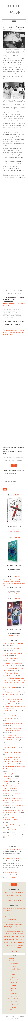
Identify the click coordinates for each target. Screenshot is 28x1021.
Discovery (13, 916)
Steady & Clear (9, 835)
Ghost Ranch (21, 922)
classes (20, 913)
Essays (14, 974)
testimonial (20, 943)
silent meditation (18, 936)
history (19, 314)
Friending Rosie (11, 919)
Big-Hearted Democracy (12, 825)
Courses (14, 972)
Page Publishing (14, 531)
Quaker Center (14, 988)
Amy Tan (5, 908)
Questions (14, 993)
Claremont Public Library (13, 912)
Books (14, 966)
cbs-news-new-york (16, 460)
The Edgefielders (18, 945)
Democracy (8, 916)
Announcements (15, 309)
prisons (15, 931)
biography (14, 314)
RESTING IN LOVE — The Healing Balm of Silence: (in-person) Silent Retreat (13, 738)
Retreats (14, 996)
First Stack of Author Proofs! (14, 805)
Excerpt (14, 977)
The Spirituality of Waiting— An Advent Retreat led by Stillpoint (12, 701)
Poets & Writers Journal (19, 929)
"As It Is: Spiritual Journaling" (14, 849)
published (20, 931)
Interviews (14, 983)
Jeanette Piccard (8, 315)
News (18, 311)
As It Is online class (10, 908)
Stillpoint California (11, 877)
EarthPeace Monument (12, 858)
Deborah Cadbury (19, 914)
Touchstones (14, 1004)
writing (10, 317)
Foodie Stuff (6, 462)
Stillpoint (13, 943)
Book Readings (14, 961)
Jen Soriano (19, 924)
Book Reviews (14, 963)
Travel (16, 312)
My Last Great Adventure (14, 27)
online (19, 926)
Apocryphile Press (14, 635)
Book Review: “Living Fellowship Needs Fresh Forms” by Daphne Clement (14, 709)
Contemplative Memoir (9, 311)
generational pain (13, 922)
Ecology (16, 916)
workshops (19, 948)
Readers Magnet (14, 571)
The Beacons (8, 945)
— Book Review (14, 723)
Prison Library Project (9, 931)
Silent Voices (8, 940)
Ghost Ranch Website (11, 872)
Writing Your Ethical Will (12, 752)
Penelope (13, 462)
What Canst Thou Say (10, 948)
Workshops (14, 1010)
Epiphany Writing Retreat (13, 793)
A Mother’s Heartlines (11, 830)
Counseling (12, 915)
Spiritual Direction (8, 312)
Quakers (8, 933)
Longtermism (14, 926)
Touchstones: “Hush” (11, 658)
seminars (7, 936)
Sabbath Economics (17, 933)
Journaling (7, 927)
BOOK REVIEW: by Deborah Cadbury (14, 682)
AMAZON (17, 495)
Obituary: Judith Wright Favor (14, 643)
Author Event (19, 908)
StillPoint (14, 1001)
